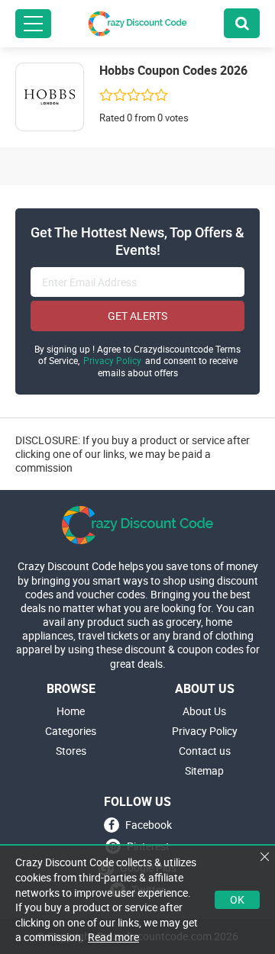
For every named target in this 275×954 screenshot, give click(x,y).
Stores (71, 751)
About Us (204, 711)
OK (237, 899)
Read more (113, 937)
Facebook (148, 824)
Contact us (205, 751)
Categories (70, 731)
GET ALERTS (137, 315)
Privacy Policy (112, 360)
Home (71, 711)
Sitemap (204, 771)
